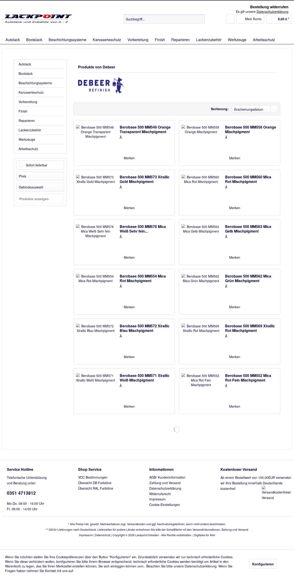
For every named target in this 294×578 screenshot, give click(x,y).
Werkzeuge (27, 139)
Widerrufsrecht (160, 493)
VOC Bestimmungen (92, 477)
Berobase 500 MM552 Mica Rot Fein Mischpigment (248, 377)
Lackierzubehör (30, 130)
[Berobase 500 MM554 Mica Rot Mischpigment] (95, 292)
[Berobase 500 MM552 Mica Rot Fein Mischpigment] (200, 391)
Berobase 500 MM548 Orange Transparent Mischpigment (145, 129)
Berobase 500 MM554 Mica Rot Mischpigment (143, 278)
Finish (23, 111)
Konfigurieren (263, 564)
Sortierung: (220, 109)
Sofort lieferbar (36, 165)
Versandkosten (136, 524)
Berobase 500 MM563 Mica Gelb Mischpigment (248, 228)
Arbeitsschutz (28, 148)
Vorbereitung (28, 101)
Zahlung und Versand (165, 482)
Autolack (25, 64)
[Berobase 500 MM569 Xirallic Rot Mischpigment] (200, 341)
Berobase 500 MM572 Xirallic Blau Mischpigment (145, 328)
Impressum (157, 499)
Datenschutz (102, 535)
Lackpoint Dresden (147, 535)
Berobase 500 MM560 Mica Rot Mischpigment (248, 179)
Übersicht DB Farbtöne (94, 482)
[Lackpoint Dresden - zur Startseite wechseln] (39, 23)
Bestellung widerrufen (269, 7)
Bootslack (26, 73)
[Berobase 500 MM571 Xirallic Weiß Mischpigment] (95, 391)
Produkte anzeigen (34, 198)
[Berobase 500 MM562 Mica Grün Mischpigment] (200, 292)
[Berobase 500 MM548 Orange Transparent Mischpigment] (95, 143)
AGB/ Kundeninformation (167, 477)
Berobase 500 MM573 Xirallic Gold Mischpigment (145, 179)
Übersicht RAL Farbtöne (95, 488)
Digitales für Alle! (204, 535)
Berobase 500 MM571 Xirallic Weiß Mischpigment (145, 377)
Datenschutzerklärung (165, 488)
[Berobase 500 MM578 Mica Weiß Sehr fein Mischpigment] (95, 242)
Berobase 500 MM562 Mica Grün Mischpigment (248, 278)
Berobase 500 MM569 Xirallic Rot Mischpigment (250, 328)
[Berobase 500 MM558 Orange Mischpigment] (200, 143)
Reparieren (27, 120)
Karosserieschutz (31, 92)
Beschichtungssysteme (35, 83)
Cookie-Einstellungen (164, 504)
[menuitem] (164, 19)
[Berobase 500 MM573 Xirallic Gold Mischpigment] (95, 192)
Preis (22, 176)
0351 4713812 (21, 493)
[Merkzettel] (230, 19)
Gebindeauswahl (31, 187)
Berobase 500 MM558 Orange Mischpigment (250, 129)
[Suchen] (200, 19)
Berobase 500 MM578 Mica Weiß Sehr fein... (143, 228)
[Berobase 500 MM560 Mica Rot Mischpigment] (200, 192)
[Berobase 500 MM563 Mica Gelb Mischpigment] (200, 242)
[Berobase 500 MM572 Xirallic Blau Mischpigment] (95, 341)
